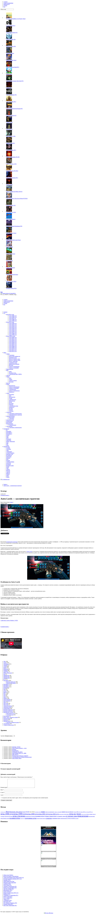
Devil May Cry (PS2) (11, 212)
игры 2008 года (13, 346)
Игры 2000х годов (10, 336)
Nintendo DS (6, 676)
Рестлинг (11, 381)
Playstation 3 (9, 433)
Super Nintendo (7, 699)
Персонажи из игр (10, 713)
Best (7, 812)
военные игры (38, 811)
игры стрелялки (19, 816)
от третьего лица (71, 816)
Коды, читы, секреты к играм (10, 717)
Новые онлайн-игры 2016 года (10, 892)
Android (5, 665)
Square (7, 477)
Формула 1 (11, 392)
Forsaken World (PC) (8, 904)
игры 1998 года (13, 333)
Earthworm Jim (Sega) (11, 60)
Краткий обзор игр (10, 681)
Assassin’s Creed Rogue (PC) (10, 886)
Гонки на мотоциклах (14, 390)
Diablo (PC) (9, 87)
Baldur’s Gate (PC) (10, 143)
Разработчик (6, 446)
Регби (10, 402)
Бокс (10, 378)
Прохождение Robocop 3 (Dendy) (20, 755)
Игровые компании (8, 709)
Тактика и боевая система (12, 722)
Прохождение (6, 721)
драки (63, 812)
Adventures (6, 664)
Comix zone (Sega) (10, 267)
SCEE (7, 466)
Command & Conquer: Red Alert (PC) (15, 81)
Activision (8, 449)
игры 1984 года (13, 315)
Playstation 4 (6, 686)
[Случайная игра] (5, 479)
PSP (7, 444)
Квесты (8, 383)
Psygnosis (8, 464)
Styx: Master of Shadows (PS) (10, 903)
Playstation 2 (9, 432)
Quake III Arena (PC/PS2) (12, 170)
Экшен (8, 353)
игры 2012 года (13, 351)
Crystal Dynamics (10, 452)
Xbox (7, 445)
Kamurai (14, 749)
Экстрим (11, 411)
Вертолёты (11, 417)
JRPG (10, 371)
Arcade (5, 666)
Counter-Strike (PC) (10, 25)
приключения (82, 816)
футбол (69, 818)
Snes (7, 442)
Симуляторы (9, 426)
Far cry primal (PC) (7, 897)
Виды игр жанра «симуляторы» (11, 876)
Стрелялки (11, 355)
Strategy (5, 484)
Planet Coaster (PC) (7, 896)
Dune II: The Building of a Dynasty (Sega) (15, 18)
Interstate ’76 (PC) (16, 746)
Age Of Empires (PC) (11, 101)
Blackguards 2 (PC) (7, 890)
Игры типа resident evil (14, 356)
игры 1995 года (13, 329)
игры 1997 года (13, 332)
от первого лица (61, 816)
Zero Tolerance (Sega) (11, 233)
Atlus (7, 450)
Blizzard (8, 470)
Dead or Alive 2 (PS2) (11, 281)
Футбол (11, 408)
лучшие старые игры (50, 816)
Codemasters (9, 451)
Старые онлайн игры (8, 725)
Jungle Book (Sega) (10, 253)
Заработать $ (6, 4)
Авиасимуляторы (10, 416)
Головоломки (9, 421)
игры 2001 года (13, 338)
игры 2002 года (13, 339)
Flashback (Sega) (10, 53)
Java (4, 674)
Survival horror (6, 700)
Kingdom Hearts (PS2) (11, 288)
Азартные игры (10, 419)
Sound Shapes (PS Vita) (8, 881)
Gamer (11, 502)
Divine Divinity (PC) (11, 205)
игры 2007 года (13, 345)
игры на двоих (75, 814)
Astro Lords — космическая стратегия (12, 485)
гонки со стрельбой (57, 811)
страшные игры (56, 818)
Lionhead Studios (10, 461)
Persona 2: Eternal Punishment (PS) (14, 226)
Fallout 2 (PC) (9, 122)
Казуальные (9, 422)
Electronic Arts (9, 454)
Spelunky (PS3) (7, 880)
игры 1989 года (13, 320)
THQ (7, 468)
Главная (5, 312)
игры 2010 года (13, 348)
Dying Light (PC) (7, 891)
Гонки (7, 384)
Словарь (5, 1)
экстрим (76, 818)
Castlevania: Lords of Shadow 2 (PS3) (9, 620)
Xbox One (5, 704)
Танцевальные (12, 425)
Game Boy (8, 440)
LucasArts (8, 463)
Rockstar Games (10, 465)
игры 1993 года (13, 327)
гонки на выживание (49, 811)
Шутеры (11, 365)
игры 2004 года (13, 342)
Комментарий (4, 787)
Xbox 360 (5, 703)
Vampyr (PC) (6, 899)
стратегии (49, 818)
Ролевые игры (12, 372)
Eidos (7, 475)
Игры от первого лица (14, 359)
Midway (8, 473)
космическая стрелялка (30, 816)
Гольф (10, 398)
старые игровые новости (41, 818)
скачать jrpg (22, 818)
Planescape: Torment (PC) (12, 177)
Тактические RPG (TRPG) (15, 374)
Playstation (8, 431)
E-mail (2, 792)
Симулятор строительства (15, 413)
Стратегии (8, 412)
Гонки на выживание (14, 366)
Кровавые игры (13, 357)
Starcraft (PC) (9, 129)
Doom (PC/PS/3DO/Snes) (12, 274)
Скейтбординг (12, 389)
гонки (43, 812)
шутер (73, 818)
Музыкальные (9, 423)
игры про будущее (8, 816)
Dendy (7, 435)
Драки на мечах (13, 380)
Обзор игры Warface (8, 875)
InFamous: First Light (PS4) (9, 882)
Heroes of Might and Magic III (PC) (14, 191)
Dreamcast (8, 439)
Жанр (4, 352)
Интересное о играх (8, 712)
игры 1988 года (13, 319)
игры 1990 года (13, 323)
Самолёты (11, 418)
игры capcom (61, 814)
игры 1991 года (13, 324)
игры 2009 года (13, 347)
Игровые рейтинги (8, 711)
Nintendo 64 (6, 675)
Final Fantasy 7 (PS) (10, 136)
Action (4, 662)
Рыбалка (11, 404)
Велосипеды (12, 385)
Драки (7, 376)
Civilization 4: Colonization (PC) (10, 895)
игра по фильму (69, 812)
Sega (7, 436)
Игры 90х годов (10, 322)
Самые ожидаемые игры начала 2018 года (13, 877)
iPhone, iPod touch (10, 441)
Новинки (5, 719)
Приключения (9, 369)
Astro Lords (29, 551)
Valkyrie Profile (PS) (11, 39)
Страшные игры (13, 362)
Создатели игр (9, 714)
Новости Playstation (11, 683)
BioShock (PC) (6, 894)
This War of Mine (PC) (8, 889)
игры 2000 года (13, 337)
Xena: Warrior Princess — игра (19, 748)
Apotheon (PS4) (7, 883)
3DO (7, 437)
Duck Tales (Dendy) (10, 219)
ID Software (9, 455)
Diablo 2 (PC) (9, 184)
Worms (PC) (9, 74)
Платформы (6, 428)
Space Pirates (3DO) (16, 758)
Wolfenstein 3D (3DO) (17, 752)
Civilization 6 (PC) (7, 900)
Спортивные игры (13, 406)
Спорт (7, 393)
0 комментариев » (5, 626)
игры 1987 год (12, 318)
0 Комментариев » (5, 495)
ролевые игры (15, 818)
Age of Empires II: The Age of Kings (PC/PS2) (17, 198)
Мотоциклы (12, 400)
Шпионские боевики (14, 364)
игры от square (89, 814)
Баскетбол (11, 394)
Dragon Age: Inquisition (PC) (10, 887)
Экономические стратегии (15, 414)
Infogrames (8, 456)
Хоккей (11, 409)
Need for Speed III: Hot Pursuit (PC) (14, 108)
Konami (8, 460)
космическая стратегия (11, 541)
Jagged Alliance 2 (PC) (11, 164)
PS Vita (5, 688)
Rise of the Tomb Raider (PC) (10, 905)
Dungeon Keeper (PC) (11, 115)
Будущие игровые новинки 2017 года (12, 878)
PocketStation (15, 750)
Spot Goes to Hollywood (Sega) (13, 240)
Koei (7, 459)
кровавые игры (39, 816)
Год (4, 313)
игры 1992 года (13, 326)
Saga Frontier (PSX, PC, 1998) (19, 753)
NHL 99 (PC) (15, 754)
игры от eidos (83, 814)
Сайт (2, 795)
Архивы (3, 735)
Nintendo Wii (6, 678)
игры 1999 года (13, 334)
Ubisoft (8, 469)
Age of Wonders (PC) (11, 150)
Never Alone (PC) (7, 885)
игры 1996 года (13, 331)
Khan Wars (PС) (7, 901)
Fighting (5, 670)
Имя (2, 789)
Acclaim (8, 447)
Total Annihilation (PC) (11, 94)
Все (4, 6)
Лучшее (5, 5)
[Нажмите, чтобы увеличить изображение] (22, 527)
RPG (7, 370)
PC (7, 430)
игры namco (66, 814)
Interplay (8, 458)
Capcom (8, 472)
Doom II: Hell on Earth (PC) (12, 67)
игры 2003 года (13, 341)
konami (24, 811)
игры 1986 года (13, 317)
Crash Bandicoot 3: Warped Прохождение (22, 757)
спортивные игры (30, 818)
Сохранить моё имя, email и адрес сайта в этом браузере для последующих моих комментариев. (25, 797)
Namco (8, 474)
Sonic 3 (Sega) (9, 246)
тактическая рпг (64, 818)
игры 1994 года (13, 328)
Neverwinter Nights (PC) (12, 32)
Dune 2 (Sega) (9, 260)
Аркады (8, 375)
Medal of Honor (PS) (11, 46)
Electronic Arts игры (15, 812)
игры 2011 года (12, 350)
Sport (4, 697)
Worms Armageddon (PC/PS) (13, 157)
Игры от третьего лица (14, 360)
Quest (4, 690)
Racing (5, 692)
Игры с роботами (13, 361)
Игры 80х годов (10, 314)
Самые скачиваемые (8, 3)
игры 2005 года (13, 343)
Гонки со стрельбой (14, 367)
